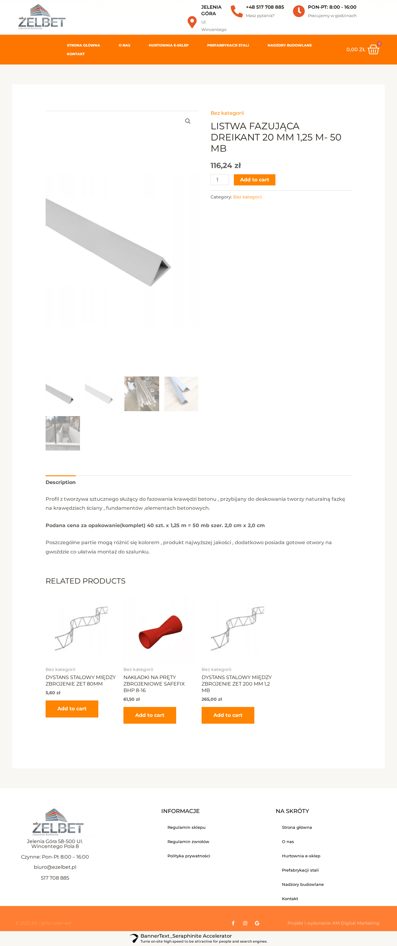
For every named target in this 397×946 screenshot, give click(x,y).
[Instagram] (245, 923)
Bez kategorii (227, 113)
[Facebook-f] (233, 923)
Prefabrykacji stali (228, 45)
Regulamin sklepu (186, 827)
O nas (124, 45)
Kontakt (76, 54)
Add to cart (254, 180)
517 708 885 (55, 878)
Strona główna (83, 45)
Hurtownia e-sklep (169, 45)
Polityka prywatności (188, 855)
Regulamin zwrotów (188, 841)
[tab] (61, 482)
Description (61, 482)
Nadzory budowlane (290, 45)
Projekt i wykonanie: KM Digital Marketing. (334, 923)
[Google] (257, 923)
